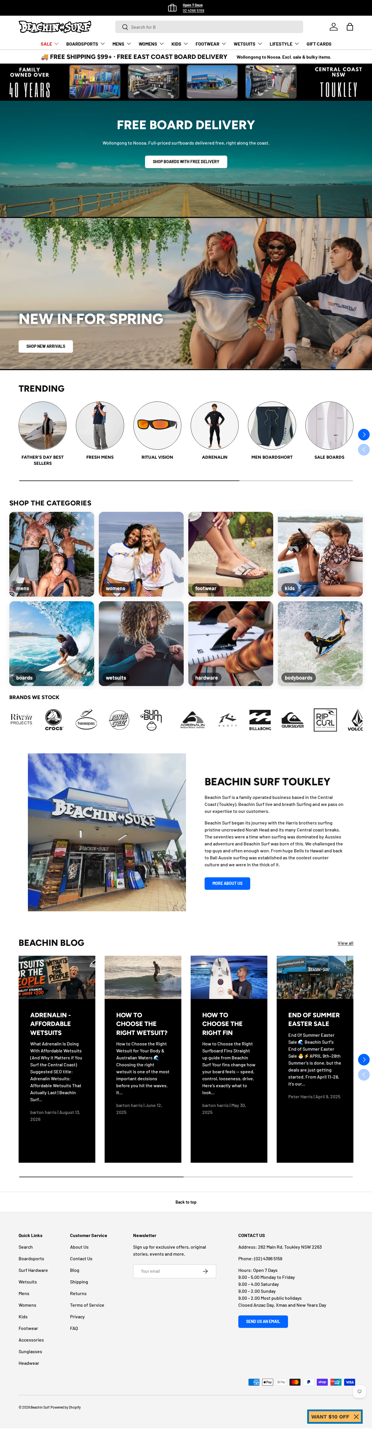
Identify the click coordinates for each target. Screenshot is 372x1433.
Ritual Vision (157, 457)
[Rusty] (156, 720)
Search (26, 1247)
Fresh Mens (100, 457)
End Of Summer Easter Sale (314, 1019)
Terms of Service (87, 1305)
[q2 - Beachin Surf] (221, 720)
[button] (350, 26)
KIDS (176, 43)
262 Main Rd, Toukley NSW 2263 (290, 1247)
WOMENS (148, 43)
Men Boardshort (272, 457)
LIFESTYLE (281, 43)
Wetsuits (28, 1281)
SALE (46, 43)
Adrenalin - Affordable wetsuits (50, 1023)
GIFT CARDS (319, 43)
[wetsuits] (141, 643)
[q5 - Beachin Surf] (319, 720)
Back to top (186, 1202)
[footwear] (230, 554)
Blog (74, 1270)
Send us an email (263, 1321)
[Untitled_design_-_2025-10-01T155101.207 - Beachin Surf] (352, 720)
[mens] (51, 554)
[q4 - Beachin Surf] (286, 720)
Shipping (79, 1281)
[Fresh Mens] (100, 425)
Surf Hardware (33, 1270)
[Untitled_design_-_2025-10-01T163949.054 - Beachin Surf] (48, 720)
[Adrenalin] (214, 425)
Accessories (31, 1339)
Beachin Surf (40, 1407)
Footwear (28, 1328)
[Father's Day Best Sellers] (42, 425)
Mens (24, 1293)
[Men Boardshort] (272, 425)
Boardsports (31, 1258)
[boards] (51, 643)
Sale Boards (329, 457)
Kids (23, 1316)
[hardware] (230, 643)
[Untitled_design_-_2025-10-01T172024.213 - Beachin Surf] (80, 720)
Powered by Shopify (66, 1407)
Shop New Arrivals (45, 346)
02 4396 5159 (193, 10)
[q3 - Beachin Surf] (254, 720)
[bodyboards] (320, 643)
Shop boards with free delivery (186, 161)
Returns (78, 1293)
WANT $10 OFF (330, 1417)
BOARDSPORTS (82, 43)
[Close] (356, 1416)
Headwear (29, 1363)
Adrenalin (215, 457)
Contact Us (81, 1258)
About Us (79, 1247)
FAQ (74, 1328)
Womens (27, 1305)
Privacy (77, 1316)
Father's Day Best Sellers (43, 460)
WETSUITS (244, 43)
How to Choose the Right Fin (222, 1023)
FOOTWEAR (207, 43)
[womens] (141, 554)
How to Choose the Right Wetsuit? (141, 1023)
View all (345, 943)
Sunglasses (30, 1351)
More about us (227, 883)
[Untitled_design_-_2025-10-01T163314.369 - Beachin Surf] (15, 720)
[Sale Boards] (329, 425)
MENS (118, 43)
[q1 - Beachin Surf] (189, 720)
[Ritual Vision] (157, 425)
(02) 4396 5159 (268, 1258)
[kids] (320, 554)
